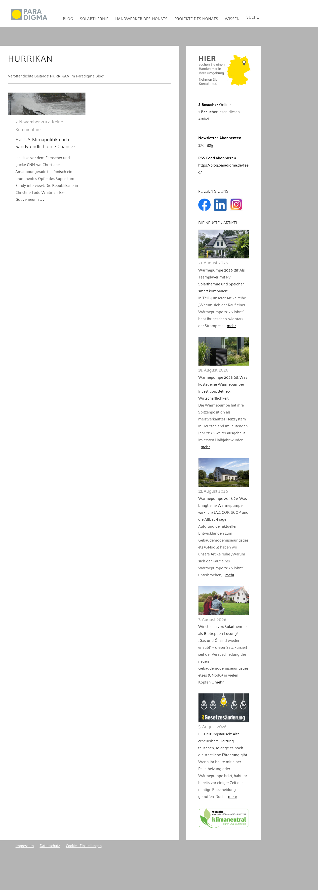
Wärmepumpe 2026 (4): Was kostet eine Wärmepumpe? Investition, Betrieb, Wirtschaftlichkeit (222, 387)
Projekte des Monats (196, 18)
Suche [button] (252, 16)
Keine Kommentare (39, 125)
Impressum (25, 845)
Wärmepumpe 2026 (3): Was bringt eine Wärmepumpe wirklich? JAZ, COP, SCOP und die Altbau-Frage (223, 508)
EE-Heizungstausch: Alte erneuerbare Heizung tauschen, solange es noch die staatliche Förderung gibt (222, 744)
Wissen (232, 18)
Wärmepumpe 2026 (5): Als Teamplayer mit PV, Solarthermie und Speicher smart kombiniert (221, 280)
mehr (231, 325)
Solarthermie (94, 18)
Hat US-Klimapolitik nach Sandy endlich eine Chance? (45, 142)
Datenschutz (50, 845)
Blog (68, 18)
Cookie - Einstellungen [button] (84, 845)
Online (214, 104)
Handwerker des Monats (141, 18)
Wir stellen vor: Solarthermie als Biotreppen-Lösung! (222, 630)
